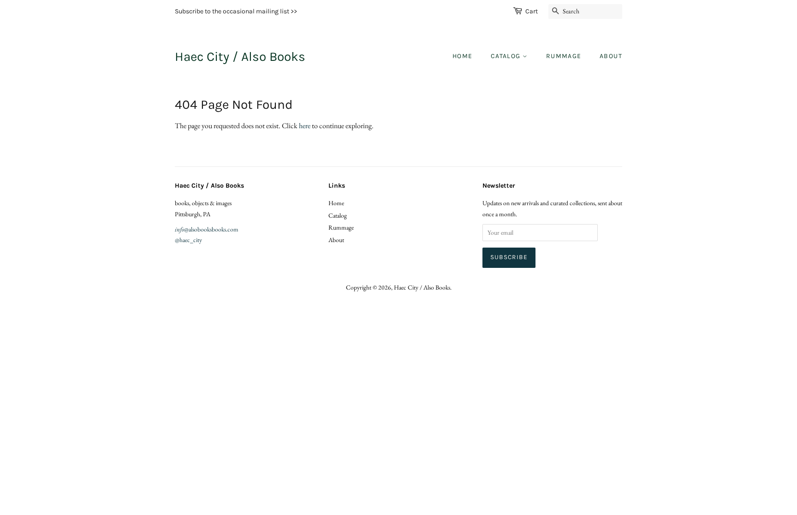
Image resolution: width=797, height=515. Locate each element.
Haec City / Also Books (240, 56)
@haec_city (188, 240)
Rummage (564, 56)
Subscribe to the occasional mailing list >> (236, 11)
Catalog (507, 56)
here (304, 125)
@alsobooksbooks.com (206, 229)
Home (462, 56)
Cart (531, 11)
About (611, 56)
